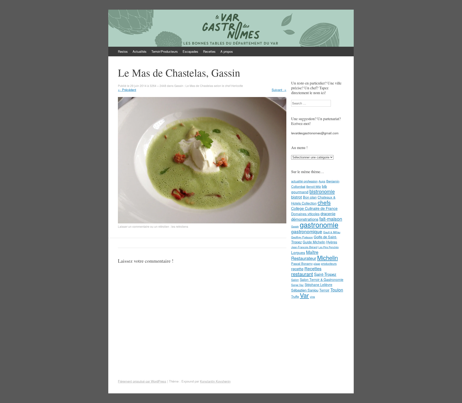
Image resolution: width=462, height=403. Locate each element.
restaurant (302, 273)
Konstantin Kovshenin (215, 381)
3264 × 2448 (158, 86)
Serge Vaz (297, 285)
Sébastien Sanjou (304, 289)
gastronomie (319, 224)
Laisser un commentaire (133, 226)
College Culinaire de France (314, 208)
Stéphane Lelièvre (318, 284)
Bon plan (310, 197)
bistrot (296, 197)
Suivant (279, 89)
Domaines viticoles (305, 213)
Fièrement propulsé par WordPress (142, 381)
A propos (226, 51)
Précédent (127, 89)
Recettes (209, 51)
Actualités (140, 51)
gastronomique (306, 231)
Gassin (295, 226)
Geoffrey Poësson (302, 237)
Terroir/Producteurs (164, 51)
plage (317, 264)
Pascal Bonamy (302, 263)
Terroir (324, 290)
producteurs (329, 263)
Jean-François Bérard (304, 247)
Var (304, 295)
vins (312, 297)
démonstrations (304, 219)
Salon (295, 280)
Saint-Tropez (325, 274)
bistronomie (322, 191)
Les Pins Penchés (328, 247)
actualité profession (304, 181)
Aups (322, 181)
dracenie (328, 213)
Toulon (336, 289)
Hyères (331, 242)
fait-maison (330, 218)
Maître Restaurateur (304, 255)
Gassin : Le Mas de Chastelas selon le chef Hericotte (208, 86)
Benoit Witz (313, 186)
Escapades (190, 51)
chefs (324, 202)
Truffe (295, 296)
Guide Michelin (314, 242)
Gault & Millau (331, 232)
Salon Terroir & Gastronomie (321, 279)
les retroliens (179, 226)
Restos (123, 51)
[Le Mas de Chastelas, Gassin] (202, 222)
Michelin (327, 258)
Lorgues (298, 252)
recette (297, 269)
